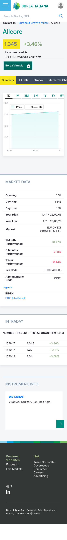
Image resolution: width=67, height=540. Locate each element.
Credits (36, 513)
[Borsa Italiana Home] (31, 5)
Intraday (38, 80)
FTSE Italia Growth (15, 298)
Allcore (12, 31)
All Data (23, 80)
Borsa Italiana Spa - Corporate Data (24, 510)
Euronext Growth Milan (33, 23)
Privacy (10, 513)
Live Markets (14, 469)
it (11, 486)
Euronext (12, 464)
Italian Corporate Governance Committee (44, 465)
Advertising (41, 476)
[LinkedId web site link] (8, 493)
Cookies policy (23, 513)
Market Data (17, 182)
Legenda (7, 287)
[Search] (60, 16)
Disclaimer (49, 510)
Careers (39, 472)
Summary (8, 80)
